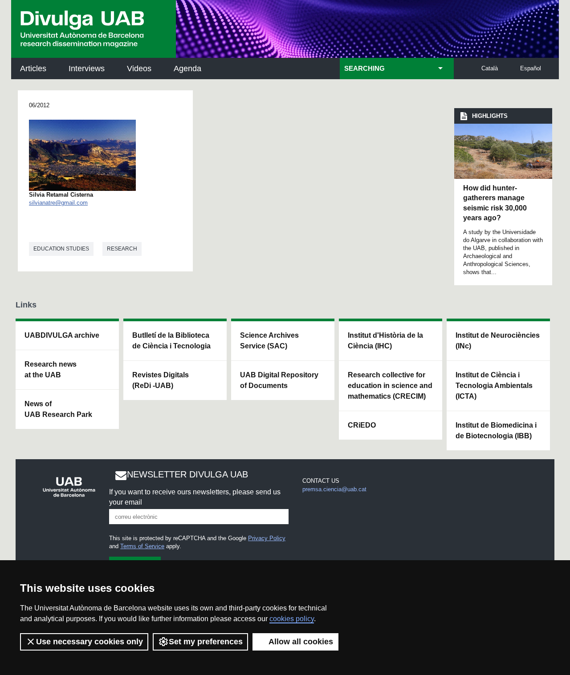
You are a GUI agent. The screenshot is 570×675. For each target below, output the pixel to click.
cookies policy (291, 618)
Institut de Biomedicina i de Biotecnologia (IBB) (496, 430)
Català (489, 68)
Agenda (187, 68)
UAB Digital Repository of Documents (279, 380)
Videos (139, 68)
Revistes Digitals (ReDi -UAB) (160, 380)
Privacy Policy (266, 538)
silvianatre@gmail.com (58, 202)
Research (122, 249)
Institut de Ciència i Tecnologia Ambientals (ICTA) (494, 385)
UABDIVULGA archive (61, 335)
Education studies (61, 249)
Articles (33, 68)
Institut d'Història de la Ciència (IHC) (385, 340)
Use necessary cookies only (89, 641)
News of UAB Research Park (58, 409)
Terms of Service (142, 546)
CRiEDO (362, 425)
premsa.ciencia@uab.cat (334, 489)
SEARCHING (364, 68)
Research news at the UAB (50, 369)
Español (530, 68)
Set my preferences (206, 641)
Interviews (87, 68)
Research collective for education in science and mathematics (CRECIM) (390, 385)
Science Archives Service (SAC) (269, 340)
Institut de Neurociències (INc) (498, 340)
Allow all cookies (301, 641)
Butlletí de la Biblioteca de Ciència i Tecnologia (171, 340)
